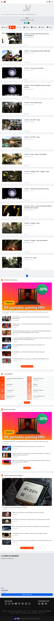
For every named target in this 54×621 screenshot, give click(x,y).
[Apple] (42, 603)
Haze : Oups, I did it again (38, 154)
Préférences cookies (26, 612)
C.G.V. (29, 611)
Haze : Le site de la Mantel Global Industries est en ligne (38, 207)
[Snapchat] (29, 603)
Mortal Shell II (9, 384)
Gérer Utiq (18, 612)
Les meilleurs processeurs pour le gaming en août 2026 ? (14, 507)
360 (32, 20)
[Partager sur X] (28, 23)
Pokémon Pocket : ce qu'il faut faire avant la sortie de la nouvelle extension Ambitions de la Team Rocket (32, 324)
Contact (4, 611)
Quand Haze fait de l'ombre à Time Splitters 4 (36, 34)
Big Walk (35, 384)
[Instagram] (12, 603)
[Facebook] (6, 603)
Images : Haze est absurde (38, 240)
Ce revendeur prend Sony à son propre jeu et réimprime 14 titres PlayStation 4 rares (30, 358)
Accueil (2, 14)
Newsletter (35, 612)
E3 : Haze (33, 258)
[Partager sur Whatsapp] (26, 23)
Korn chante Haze (36, 102)
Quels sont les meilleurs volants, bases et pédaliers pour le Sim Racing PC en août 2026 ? (32, 540)
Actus (13, 27)
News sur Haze (18, 14)
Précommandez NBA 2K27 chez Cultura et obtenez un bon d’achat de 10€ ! (28, 345)
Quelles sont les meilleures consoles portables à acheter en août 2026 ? (28, 512)
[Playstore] (39, 603)
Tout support (23, 20)
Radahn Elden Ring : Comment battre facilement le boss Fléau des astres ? (28, 352)
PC (4, 14)
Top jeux (27, 402)
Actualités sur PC (9, 14)
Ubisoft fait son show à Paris (39, 189)
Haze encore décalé (36, 68)
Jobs (43, 612)
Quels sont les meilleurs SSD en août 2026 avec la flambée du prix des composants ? (31, 526)
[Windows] (46, 603)
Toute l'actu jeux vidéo (27, 366)
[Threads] (26, 603)
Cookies (12, 612)
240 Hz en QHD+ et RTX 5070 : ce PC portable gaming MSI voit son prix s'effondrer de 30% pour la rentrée (25, 312)
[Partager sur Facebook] (25, 23)
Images (35, 27)
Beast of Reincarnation (38, 378)
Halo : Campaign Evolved (38, 396)
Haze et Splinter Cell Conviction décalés (37, 86)
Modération (34, 611)
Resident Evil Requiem (38, 390)
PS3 (30, 20)
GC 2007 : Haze (35, 120)
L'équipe (9, 611)
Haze (14, 14)
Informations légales (17, 611)
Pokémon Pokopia (10, 396)
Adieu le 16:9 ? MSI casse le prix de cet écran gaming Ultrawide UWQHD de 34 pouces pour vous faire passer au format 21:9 (31, 461)
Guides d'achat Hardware (27, 547)
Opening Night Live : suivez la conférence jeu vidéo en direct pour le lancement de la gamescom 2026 (30, 317)
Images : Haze (35, 223)
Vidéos (27, 27)
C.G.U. (25, 611)
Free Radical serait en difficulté (40, 51)
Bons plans (27, 468)
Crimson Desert (9, 390)
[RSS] (19, 603)
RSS (40, 612)
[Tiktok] (22, 603)
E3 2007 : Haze (35, 137)
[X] (9, 603)
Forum (50, 27)
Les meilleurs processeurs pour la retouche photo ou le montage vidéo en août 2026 (30, 519)
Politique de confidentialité (45, 611)
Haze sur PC (24, 14)
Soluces (43, 27)
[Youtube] (16, 603)
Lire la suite (3, 592)
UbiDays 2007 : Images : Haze (39, 171)
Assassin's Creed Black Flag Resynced (14, 378)
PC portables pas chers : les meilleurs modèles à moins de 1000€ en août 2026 (29, 533)
